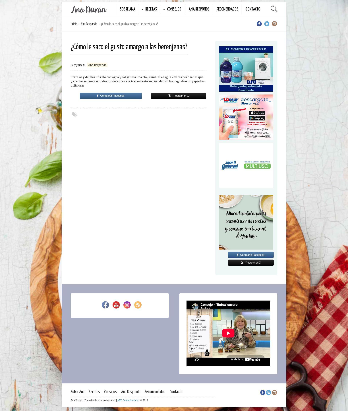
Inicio (74, 24)
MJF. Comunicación (128, 400)
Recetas (151, 9)
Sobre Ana (127, 9)
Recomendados (227, 9)
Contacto (253, 9)
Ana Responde (199, 9)
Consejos (174, 9)
